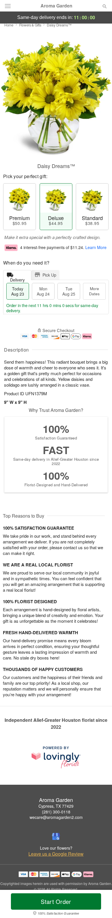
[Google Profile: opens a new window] (56, 836)
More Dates (94, 291)
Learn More (96, 247)
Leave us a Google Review (56, 854)
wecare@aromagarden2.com (56, 817)
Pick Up (49, 275)
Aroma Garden (56, 5)
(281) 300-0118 (56, 812)
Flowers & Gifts (30, 24)
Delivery (17, 278)
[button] (99, 905)
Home (8, 24)
